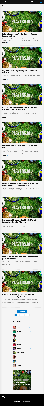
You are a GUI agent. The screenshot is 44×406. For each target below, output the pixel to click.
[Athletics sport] (14, 348)
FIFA (18, 361)
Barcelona (19, 344)
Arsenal (19, 335)
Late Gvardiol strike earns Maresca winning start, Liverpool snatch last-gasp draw (19, 108)
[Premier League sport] (14, 352)
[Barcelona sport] (14, 344)
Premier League (20, 352)
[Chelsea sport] (14, 365)
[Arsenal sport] (14, 335)
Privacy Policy (27, 403)
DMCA (34, 403)
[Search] (37, 1)
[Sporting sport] (14, 331)
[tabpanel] (22, 380)
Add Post (11, 403)
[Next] (28, 315)
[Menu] (3, 2)
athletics (19, 348)
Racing (18, 340)
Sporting (19, 331)
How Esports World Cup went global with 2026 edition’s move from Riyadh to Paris (18, 296)
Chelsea (19, 365)
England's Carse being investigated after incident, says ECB (22, 384)
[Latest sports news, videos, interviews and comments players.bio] (8, 2)
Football (19, 327)
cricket (16, 380)
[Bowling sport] (14, 356)
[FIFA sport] (14, 361)
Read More (4, 42)
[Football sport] (14, 327)
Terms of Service (18, 403)
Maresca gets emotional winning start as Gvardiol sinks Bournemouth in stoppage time (20, 184)
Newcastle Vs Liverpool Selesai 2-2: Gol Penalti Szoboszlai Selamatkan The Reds (19, 221)
